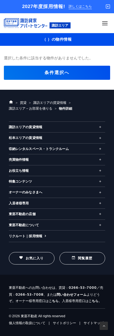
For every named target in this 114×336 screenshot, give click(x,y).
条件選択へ (57, 72)
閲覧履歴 (85, 258)
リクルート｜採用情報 (25, 236)
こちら (54, 301)
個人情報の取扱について (27, 323)
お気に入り (35, 258)
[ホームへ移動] (11, 103)
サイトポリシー (64, 323)
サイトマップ (93, 323)
